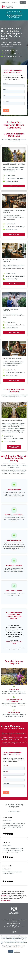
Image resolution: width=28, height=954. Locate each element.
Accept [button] (11, 951)
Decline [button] (17, 951)
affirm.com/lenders (5, 895)
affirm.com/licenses (5, 900)
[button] (25, 6)
